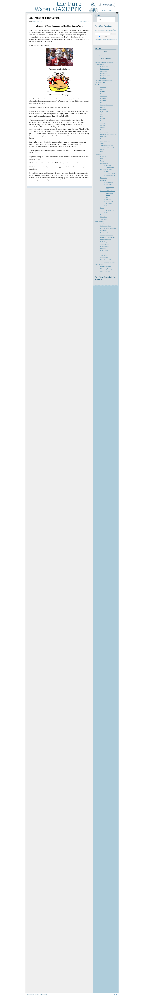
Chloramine (103, 96)
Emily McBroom (104, 69)
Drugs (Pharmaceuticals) (110, 172)
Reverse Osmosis (104, 246)
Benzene (102, 94)
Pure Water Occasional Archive (103, 80)
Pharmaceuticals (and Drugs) (107, 134)
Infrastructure (103, 178)
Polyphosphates (104, 244)
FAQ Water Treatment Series (107, 237)
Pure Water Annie (105, 76)
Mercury (102, 123)
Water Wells (103, 219)
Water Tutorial (99, 264)
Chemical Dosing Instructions (108, 228)
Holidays (108, 199)
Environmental (104, 163)
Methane (102, 125)
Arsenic (102, 89)
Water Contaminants (100, 85)
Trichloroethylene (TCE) (106, 145)
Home (104, 10)
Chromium (103, 100)
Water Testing (104, 257)
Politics (102, 208)
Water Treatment (99, 221)
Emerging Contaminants (106, 105)
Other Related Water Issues (107, 191)
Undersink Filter (104, 251)
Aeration (102, 224)
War (107, 212)
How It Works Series (105, 266)
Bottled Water (109, 182)
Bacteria (102, 91)
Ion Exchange (104, 242)
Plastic (102, 139)
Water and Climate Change (110, 166)
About (110, 10)
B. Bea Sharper (104, 67)
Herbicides (103, 109)
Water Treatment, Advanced (107, 262)
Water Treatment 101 (84, 21)
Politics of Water (110, 210)
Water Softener (104, 255)
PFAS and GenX (104, 132)
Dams (101, 158)
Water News (103, 217)
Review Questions (105, 271)
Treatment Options (100, 82)
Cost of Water (109, 184)
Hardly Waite (103, 73)
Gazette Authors (99, 64)
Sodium (102, 143)
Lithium (102, 118)
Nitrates (102, 127)
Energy (102, 161)
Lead (101, 116)
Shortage (102, 215)
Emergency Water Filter (106, 235)
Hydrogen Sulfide (105, 112)
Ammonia (103, 87)
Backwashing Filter (105, 226)
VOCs (102, 152)
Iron (101, 114)
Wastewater (103, 253)
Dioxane (102, 103)
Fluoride (102, 107)
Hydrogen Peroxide (105, 239)
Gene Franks (103, 71)
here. (96, 40)
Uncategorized (110, 206)
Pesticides (103, 130)
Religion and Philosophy (109, 202)
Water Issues (98, 154)
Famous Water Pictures (109, 194)
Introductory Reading (106, 269)
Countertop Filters (105, 233)
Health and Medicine (106, 169)
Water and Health (110, 175)
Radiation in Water (105, 141)
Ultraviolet (103, 248)
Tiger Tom (103, 78)
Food (107, 197)
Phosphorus (103, 136)
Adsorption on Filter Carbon (44, 17)
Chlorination (103, 98)
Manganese (103, 121)
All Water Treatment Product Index (104, 62)
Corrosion (103, 156)
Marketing (103, 180)
